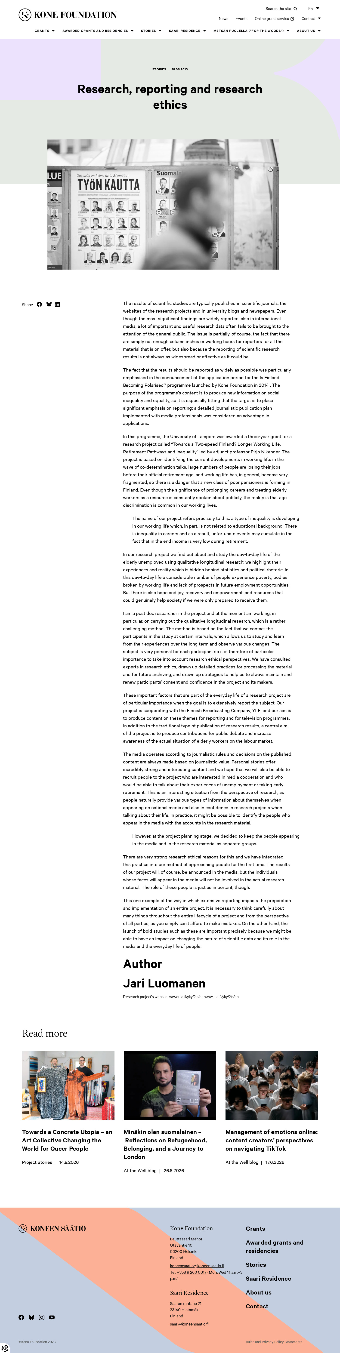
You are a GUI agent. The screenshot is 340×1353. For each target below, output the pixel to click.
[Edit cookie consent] (5, 1348)
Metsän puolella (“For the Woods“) (248, 30)
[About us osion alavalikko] (319, 30)
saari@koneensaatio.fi (189, 1323)
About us (306, 30)
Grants (42, 30)
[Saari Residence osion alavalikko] (204, 30)
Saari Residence (185, 30)
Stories (148, 30)
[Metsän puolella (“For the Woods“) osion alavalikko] (288, 30)
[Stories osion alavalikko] (160, 30)
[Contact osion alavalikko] (319, 18)
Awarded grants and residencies (95, 30)
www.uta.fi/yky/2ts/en (221, 997)
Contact (308, 18)
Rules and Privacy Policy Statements (274, 1341)
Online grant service (274, 18)
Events (241, 18)
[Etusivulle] (84, 15)
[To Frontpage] (94, 1229)
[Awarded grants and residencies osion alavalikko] (132, 30)
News (223, 18)
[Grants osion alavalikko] (53, 30)
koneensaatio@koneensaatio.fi (197, 1265)
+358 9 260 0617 (192, 1272)
